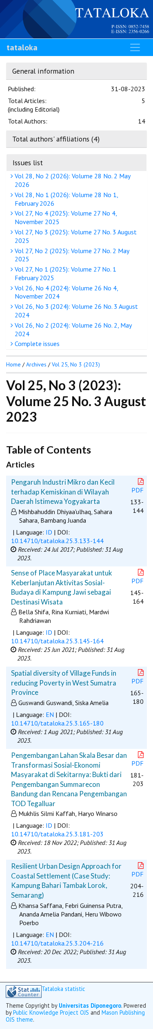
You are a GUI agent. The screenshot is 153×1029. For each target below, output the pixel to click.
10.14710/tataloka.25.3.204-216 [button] (57, 943)
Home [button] (13, 364)
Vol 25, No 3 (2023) (76, 364)
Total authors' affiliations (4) (56, 139)
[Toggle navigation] (135, 47)
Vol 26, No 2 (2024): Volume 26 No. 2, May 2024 (72, 329)
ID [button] (49, 532)
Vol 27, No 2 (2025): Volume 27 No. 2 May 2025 (71, 255)
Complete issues (36, 343)
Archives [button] (36, 364)
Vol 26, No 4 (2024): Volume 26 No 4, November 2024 (65, 292)
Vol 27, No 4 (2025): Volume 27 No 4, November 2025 (65, 217)
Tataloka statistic (63, 989)
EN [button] (50, 714)
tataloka (22, 47)
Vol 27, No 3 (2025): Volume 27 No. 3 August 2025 (75, 236)
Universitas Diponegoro (90, 1005)
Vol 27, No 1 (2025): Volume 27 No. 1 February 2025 (64, 273)
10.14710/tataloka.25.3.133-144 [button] (57, 541)
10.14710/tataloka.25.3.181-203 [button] (57, 834)
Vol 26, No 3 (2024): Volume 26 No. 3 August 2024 (75, 310)
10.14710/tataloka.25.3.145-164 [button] (57, 641)
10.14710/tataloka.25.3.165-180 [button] (57, 723)
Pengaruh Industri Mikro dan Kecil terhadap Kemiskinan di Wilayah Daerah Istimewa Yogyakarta (63, 492)
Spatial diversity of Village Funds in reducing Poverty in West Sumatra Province (63, 682)
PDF (137, 490)
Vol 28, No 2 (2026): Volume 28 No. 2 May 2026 (72, 180)
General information (43, 71)
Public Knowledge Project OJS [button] (51, 1012)
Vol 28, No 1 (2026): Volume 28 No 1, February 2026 (65, 199)
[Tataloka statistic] (24, 991)
